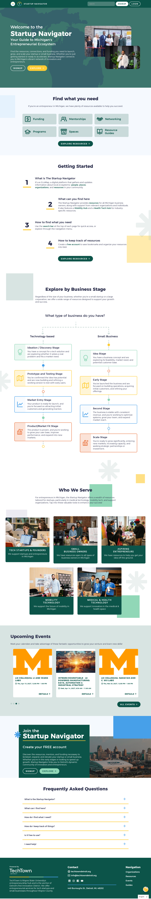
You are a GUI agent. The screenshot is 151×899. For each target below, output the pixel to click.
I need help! (30, 844)
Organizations (133, 872)
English (141, 897)
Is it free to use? (32, 835)
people (74, 185)
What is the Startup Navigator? (39, 799)
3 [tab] (16, 703)
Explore (35, 68)
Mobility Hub (81, 208)
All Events (127, 704)
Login (135, 4)
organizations (42, 187)
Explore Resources (74, 144)
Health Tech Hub (102, 208)
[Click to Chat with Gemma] (145, 889)
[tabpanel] (33, 673)
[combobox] (143, 897)
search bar (48, 226)
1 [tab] (11, 703)
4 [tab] (19, 703)
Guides (129, 885)
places (82, 185)
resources (59, 187)
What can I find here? (35, 808)
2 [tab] (14, 703)
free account (73, 244)
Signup (122, 4)
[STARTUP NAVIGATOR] (19, 4)
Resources (131, 876)
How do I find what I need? (37, 817)
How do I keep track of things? (39, 826)
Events (129, 880)
